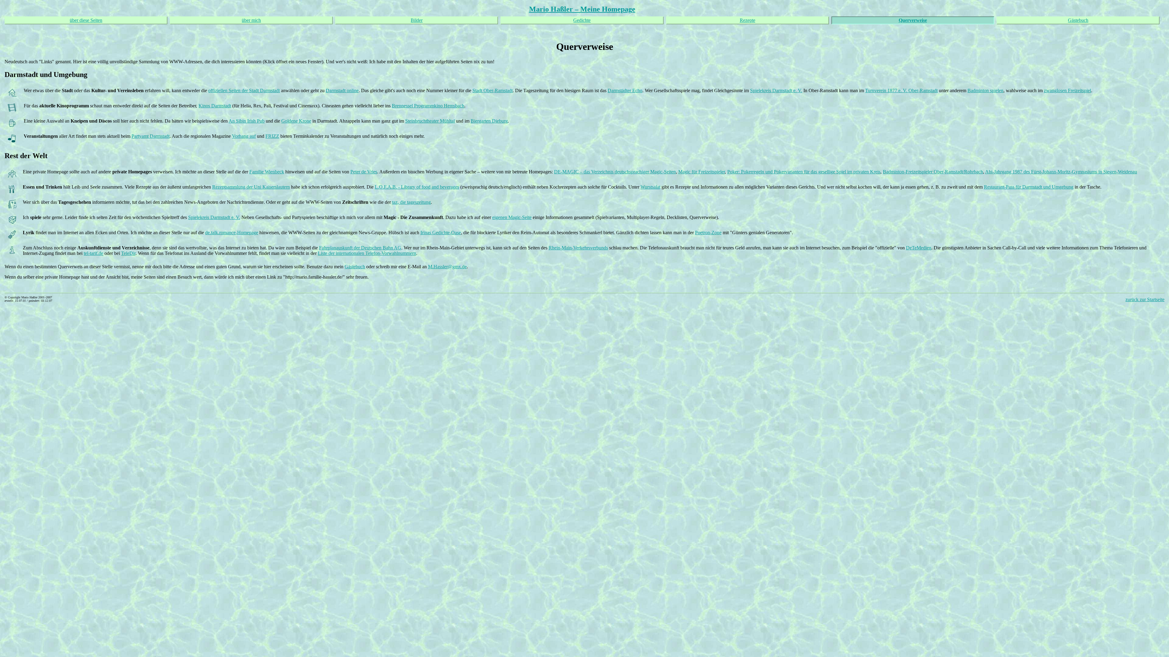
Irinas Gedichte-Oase (440, 232)
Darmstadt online (342, 90)
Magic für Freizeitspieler (701, 171)
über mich (251, 20)
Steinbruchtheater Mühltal (430, 120)
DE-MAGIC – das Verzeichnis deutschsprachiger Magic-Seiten (615, 171)
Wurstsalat (650, 186)
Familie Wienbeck (266, 171)
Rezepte (747, 20)
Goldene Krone (296, 120)
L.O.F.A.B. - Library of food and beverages (417, 186)
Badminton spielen (985, 90)
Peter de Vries (363, 171)
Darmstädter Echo (625, 90)
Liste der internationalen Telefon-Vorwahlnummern (367, 253)
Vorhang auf (244, 136)
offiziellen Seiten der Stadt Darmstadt (244, 90)
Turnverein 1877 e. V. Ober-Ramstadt (901, 90)
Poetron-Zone (708, 232)
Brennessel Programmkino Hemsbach (428, 105)
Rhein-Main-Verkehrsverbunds (578, 247)
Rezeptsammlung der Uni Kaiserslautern (251, 186)
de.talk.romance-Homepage (231, 232)
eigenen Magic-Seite (512, 217)
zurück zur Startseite (1144, 299)
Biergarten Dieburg (489, 120)
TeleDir (128, 253)
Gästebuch (1078, 20)
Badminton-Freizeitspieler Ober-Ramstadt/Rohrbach (933, 171)
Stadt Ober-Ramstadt (492, 90)
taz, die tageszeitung (411, 202)
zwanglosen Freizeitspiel (1067, 90)
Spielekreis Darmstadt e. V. (776, 90)
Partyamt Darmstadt (151, 136)
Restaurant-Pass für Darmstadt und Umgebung (1028, 186)
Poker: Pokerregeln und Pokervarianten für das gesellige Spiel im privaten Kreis (803, 171)
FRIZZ (272, 136)
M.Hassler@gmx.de (447, 266)
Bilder (417, 20)
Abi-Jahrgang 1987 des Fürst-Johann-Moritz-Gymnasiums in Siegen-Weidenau (1061, 171)
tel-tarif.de (93, 253)
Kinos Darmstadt (214, 105)
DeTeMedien (918, 247)
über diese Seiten (86, 20)
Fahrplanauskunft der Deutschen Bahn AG (360, 247)
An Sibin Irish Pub (247, 120)
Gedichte (582, 20)
